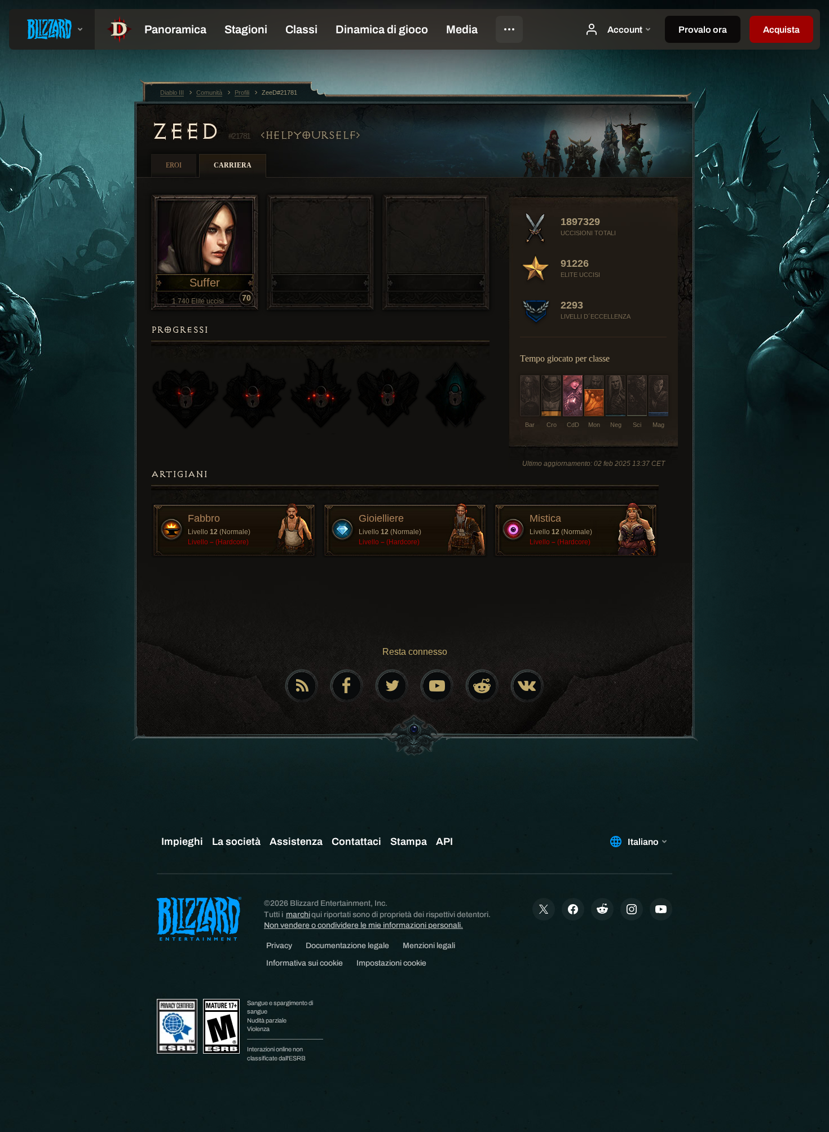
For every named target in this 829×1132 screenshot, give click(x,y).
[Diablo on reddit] (482, 686)
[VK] (527, 686)
